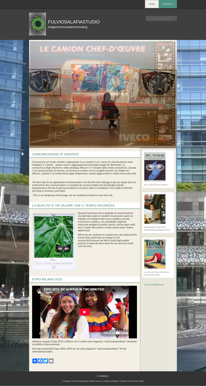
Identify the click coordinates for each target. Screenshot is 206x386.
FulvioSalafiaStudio (74, 21)
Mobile (141, 381)
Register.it (115, 381)
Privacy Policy (133, 381)
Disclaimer (123, 381)
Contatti (168, 4)
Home (152, 4)
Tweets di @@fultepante (154, 285)
